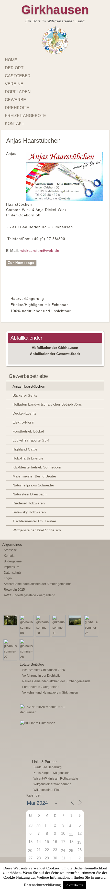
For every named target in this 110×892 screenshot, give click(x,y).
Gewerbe (15, 100)
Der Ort (14, 68)
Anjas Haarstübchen (29, 386)
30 (38, 826)
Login (8, 578)
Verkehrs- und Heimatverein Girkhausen (50, 692)
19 (79, 842)
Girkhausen (55, 9)
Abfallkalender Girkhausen (55, 348)
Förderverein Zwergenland (40, 687)
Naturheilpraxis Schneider (33, 485)
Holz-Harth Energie (28, 458)
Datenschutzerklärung (42, 885)
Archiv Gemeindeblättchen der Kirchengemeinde (38, 584)
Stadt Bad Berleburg (48, 767)
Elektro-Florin (23, 422)
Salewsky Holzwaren (29, 512)
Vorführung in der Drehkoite (41, 675)
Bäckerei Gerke (25, 395)
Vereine (14, 84)
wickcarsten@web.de (39, 250)
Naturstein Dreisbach (30, 494)
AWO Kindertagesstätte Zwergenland (29, 595)
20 (30, 850)
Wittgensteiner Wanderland (52, 784)
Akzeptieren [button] (74, 885)
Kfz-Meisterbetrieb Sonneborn (37, 467)
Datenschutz (12, 572)
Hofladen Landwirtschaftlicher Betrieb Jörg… (49, 404)
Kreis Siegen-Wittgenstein (52, 773)
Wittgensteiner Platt (47, 790)
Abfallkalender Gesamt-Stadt (55, 354)
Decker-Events (24, 413)
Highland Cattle (25, 449)
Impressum (11, 567)
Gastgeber (18, 76)
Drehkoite (17, 107)
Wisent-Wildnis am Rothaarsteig (56, 778)
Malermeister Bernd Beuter (34, 476)
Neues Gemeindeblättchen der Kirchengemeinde (56, 681)
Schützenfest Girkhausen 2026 (43, 670)
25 (71, 850)
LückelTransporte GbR (31, 440)
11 (71, 834)
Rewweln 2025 (14, 589)
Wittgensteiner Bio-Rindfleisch (37, 530)
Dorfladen (18, 92)
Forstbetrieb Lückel (28, 431)
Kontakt (14, 123)
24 (63, 850)
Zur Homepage (21, 263)
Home (11, 60)
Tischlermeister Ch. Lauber (34, 521)
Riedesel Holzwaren (29, 503)
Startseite (10, 550)
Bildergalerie (13, 561)
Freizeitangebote (25, 115)
